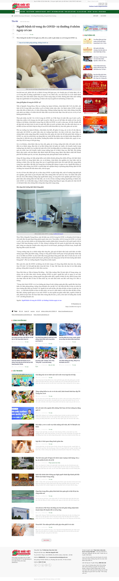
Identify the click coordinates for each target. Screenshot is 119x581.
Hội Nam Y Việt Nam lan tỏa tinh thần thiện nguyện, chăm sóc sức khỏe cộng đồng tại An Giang (100, 59)
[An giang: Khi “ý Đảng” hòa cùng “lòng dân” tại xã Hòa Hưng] (46, 352)
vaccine (33, 311)
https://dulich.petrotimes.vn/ (41, 314)
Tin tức (17, 11)
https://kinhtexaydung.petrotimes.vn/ (22, 314)
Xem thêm (46, 540)
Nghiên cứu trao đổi (40, 11)
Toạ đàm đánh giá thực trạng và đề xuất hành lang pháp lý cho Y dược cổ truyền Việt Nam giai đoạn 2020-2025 (100, 41)
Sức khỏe (22, 11)
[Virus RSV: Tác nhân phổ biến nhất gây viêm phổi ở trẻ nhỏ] (23, 529)
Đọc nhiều (103, 16)
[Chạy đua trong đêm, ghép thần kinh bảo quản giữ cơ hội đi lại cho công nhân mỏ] (23, 496)
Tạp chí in (95, 11)
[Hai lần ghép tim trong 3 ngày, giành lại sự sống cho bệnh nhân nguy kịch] (70, 329)
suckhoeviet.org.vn (67, 89)
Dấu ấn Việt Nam (24, 21)
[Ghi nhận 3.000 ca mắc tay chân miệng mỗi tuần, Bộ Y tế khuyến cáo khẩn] (23, 430)
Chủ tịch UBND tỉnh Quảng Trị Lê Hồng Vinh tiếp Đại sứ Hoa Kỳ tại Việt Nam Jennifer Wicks (22, 362)
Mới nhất (95, 16)
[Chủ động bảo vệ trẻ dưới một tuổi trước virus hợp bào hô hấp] (23, 380)
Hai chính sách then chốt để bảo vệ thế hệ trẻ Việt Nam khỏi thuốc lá (33, 16)
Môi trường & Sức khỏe (57, 11)
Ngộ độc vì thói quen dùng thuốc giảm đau (49, 441)
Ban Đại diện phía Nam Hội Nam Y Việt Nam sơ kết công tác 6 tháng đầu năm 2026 (100, 76)
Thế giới (89, 11)
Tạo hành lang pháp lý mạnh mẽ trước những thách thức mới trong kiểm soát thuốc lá (46, 339)
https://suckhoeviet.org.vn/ (65, 311)
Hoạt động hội (89, 35)
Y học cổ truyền (30, 11)
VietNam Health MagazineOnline (98, 6)
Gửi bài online (102, 11)
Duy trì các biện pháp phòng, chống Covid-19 (33, 42)
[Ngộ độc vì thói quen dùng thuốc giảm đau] (23, 446)
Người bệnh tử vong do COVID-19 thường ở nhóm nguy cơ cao (42, 300)
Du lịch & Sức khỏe (81, 11)
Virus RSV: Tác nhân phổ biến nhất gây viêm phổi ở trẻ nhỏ (55, 524)
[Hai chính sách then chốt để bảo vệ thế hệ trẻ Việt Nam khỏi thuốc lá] (22, 329)
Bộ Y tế (21, 311)
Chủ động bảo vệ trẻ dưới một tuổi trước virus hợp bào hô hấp (56, 375)
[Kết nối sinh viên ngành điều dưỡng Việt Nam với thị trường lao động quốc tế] (23, 413)
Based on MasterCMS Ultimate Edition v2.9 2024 (47, 579)
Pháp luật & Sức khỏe (70, 11)
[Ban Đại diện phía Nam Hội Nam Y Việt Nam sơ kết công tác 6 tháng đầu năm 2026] (87, 76)
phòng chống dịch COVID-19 (49, 311)
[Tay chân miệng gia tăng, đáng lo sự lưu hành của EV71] (70, 352)
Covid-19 (26, 311)
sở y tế (38, 311)
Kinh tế (49, 11)
